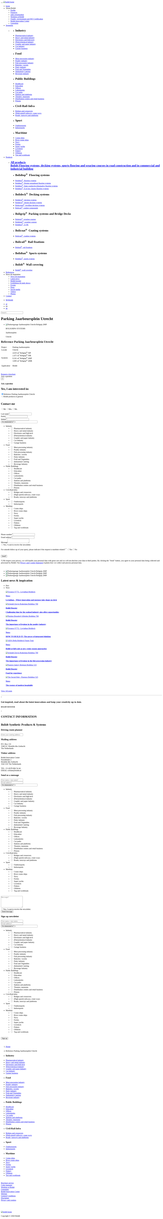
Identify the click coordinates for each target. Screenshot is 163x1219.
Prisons (18, 101)
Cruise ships (19, 138)
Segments (9, 25)
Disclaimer (5, 1198)
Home (8, 1047)
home (8, 6)
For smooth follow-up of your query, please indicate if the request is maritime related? (33, 549)
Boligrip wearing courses (25, 219)
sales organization (17, 15)
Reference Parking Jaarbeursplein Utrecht (19, 394)
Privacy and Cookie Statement (31, 563)
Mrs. (10, 409)
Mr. (4, 409)
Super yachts (20, 146)
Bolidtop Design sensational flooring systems (33, 183)
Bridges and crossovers (24, 111)
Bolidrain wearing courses (26, 222)
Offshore (18, 153)
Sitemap (4, 1194)
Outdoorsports (20, 126)
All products (85, 165)
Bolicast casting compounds (26, 208)
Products (9, 157)
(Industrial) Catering (22, 72)
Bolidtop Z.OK (22, 225)
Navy (17, 142)
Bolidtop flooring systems (25, 181)
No (76, 549)
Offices (18, 88)
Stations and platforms (23, 94)
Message (4, 542)
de (7, 308)
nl (6, 304)
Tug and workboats (22, 155)
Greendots (14, 23)
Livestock (19, 149)
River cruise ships (22, 140)
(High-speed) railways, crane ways (28, 113)
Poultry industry (21, 61)
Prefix (3, 416)
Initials (4, 419)
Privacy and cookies (8, 1200)
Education (19, 86)
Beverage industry (22, 74)
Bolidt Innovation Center (20, 21)
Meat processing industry (24, 59)
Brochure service (7, 1183)
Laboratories (20, 90)
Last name (5, 414)
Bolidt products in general (13, 397)
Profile (13, 10)
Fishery (18, 151)
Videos (13, 292)
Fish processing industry (24, 63)
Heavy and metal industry (25, 38)
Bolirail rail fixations (23, 247)
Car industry (20, 46)
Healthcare (19, 84)
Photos (13, 294)
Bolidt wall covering (23, 270)
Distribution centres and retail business (29, 99)
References (10, 272)
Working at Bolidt (17, 17)
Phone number (7, 534)
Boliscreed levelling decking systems (30, 205)
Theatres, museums (22, 97)
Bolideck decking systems (26, 200)
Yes (70, 549)
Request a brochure (8, 374)
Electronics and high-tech (24, 40)
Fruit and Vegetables (23, 69)
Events (13, 285)
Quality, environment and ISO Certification (27, 19)
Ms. (16, 409)
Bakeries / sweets (21, 65)
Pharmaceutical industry (24, 36)
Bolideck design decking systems (28, 203)
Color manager (6, 1185)
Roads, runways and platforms (26, 115)
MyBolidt (9, 300)
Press (12, 287)
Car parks (19, 92)
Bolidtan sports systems (25, 259)
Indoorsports (20, 128)
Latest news (15, 279)
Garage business (21, 48)
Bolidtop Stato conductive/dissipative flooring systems (36, 186)
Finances (14, 12)
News (18, 277)
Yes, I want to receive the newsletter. (17, 545)
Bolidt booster (16, 281)
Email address (6, 537)
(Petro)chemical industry (24, 42)
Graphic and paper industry (25, 44)
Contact (9, 296)
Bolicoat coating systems (25, 236)
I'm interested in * (8, 422)
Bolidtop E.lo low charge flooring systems (32, 189)
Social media (15, 289)
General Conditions (8, 1196)
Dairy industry (20, 67)
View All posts (6, 691)
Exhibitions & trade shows (20, 283)
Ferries (17, 144)
